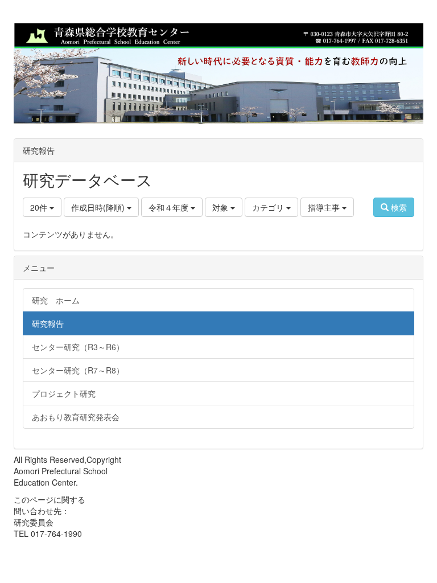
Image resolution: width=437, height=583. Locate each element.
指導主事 (325, 207)
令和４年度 (170, 207)
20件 (40, 207)
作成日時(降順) (99, 207)
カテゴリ (269, 207)
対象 (221, 207)
